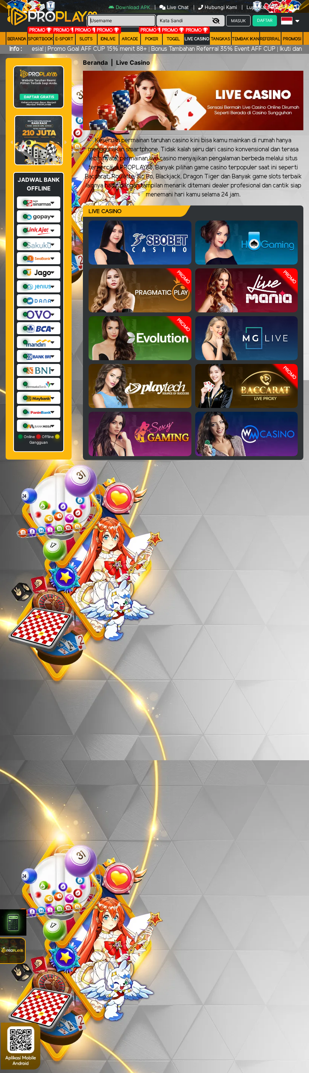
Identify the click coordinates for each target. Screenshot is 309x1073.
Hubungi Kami (221, 7)
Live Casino (197, 39)
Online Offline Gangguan (39, 439)
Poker (151, 39)
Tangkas (220, 39)
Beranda (17, 39)
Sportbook (40, 39)
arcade (130, 39)
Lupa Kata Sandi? (267, 7)
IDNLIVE (108, 39)
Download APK (132, 7)
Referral (270, 39)
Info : (15, 49)
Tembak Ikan (245, 39)
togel (173, 39)
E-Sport (64, 39)
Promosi (292, 39)
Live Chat (177, 7)
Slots (86, 39)
